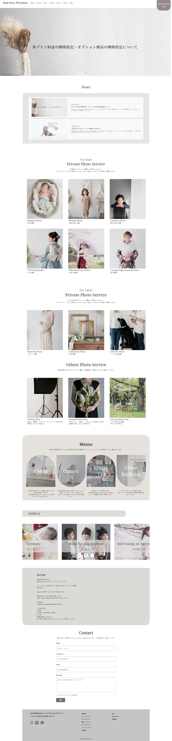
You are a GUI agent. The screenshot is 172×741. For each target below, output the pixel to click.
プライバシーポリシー (87, 727)
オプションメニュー (86, 719)
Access (58, 3)
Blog (71, 3)
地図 (113, 713)
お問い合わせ (115, 716)
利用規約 (84, 730)
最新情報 (84, 713)
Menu (45, 3)
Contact (65, 3)
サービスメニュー (86, 716)
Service (38, 3)
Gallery (51, 3)
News (32, 3)
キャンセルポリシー (86, 724)
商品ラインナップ (86, 722)
